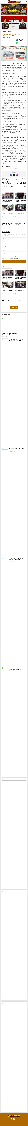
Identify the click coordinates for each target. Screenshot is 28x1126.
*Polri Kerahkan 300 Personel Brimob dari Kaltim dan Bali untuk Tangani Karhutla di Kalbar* (7, 212)
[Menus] (2, 1)
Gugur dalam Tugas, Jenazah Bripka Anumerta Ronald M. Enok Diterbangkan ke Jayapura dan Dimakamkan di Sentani (7, 182)
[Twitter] (14, 175)
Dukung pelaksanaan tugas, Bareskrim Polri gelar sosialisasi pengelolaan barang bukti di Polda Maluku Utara (21, 182)
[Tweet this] (20, 40)
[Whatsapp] (17, 43)
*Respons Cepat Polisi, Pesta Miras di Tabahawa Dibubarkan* (20, 224)
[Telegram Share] (22, 40)
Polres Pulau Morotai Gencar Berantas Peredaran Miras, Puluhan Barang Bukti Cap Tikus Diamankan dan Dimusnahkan (7, 201)
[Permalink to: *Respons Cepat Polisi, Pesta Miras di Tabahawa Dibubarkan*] (20, 219)
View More (14, 307)
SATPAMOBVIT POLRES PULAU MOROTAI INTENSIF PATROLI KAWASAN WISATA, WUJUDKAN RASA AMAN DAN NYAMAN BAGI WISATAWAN (17, 559)
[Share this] (17, 40)
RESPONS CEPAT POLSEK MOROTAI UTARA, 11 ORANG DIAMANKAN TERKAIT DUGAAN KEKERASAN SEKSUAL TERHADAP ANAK (20, 212)
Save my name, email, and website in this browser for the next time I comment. (12, 257)
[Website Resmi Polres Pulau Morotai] (14, 1)
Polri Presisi (8, 42)
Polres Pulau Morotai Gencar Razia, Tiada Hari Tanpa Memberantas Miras (7, 224)
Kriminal (4, 42)
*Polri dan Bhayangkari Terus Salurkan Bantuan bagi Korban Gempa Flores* (20, 201)
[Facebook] (11, 175)
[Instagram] (17, 175)
